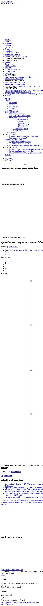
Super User (13, 247)
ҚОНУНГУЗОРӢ (11, 147)
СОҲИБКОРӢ (10, 134)
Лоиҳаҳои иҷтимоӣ (20, 119)
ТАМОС (8, 155)
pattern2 (10, 602)
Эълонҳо (12, 108)
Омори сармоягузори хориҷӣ (20, 116)
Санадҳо (12, 132)
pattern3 (17, 602)
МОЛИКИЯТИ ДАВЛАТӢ (14, 140)
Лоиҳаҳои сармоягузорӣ (18, 117)
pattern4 (23, 602)
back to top (5, 504)
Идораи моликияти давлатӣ (20, 142)
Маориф (21, 121)
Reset (3, 575)
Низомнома (13, 106)
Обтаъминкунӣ (23, 125)
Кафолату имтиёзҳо (16, 114)
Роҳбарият (13, 103)
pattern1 (4, 602)
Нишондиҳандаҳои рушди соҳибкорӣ (23, 136)
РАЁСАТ (8, 101)
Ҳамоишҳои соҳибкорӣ (18, 138)
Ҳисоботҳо (13, 110)
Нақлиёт (21, 127)
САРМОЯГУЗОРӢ (12, 112)
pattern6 (36, 602)
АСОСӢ (8, 99)
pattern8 (10, 604)
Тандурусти (22, 123)
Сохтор (12, 104)
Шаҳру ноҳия (18, 130)
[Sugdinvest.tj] (6, 2)
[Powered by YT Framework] (12, 570)
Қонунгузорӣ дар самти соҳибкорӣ (22, 151)
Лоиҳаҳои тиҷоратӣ (20, 129)
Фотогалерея (16, 472)
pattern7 (4, 604)
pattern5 (30, 602)
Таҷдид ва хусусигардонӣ (19, 143)
